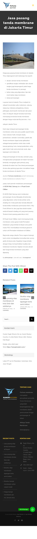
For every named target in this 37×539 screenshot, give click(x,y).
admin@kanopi (8, 257)
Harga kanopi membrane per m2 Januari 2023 (9, 495)
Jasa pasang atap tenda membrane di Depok (9, 446)
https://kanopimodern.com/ (16, 347)
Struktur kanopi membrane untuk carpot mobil (9, 484)
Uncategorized (27, 257)
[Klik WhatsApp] (32, 509)
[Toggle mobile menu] (33, 5)
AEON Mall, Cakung (10, 186)
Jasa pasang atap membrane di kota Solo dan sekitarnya (10, 458)
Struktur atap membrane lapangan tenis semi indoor (9, 472)
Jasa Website (20, 514)
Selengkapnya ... (25, 430)
